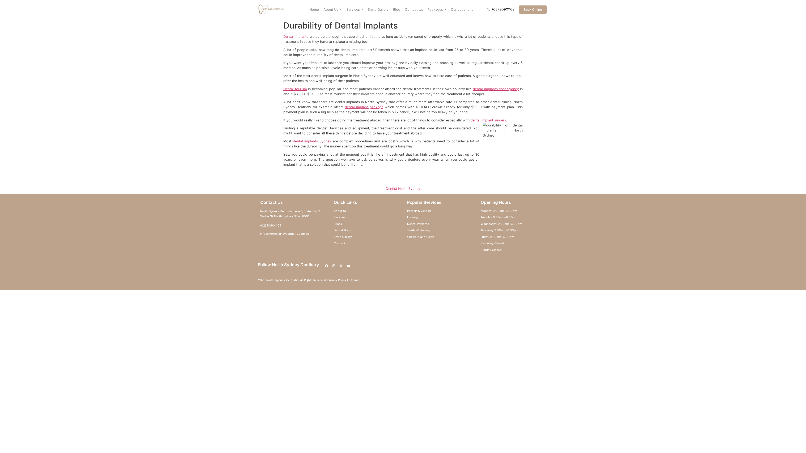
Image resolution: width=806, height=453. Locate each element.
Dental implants (295, 36)
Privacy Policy (336, 280)
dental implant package (364, 107)
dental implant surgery (488, 120)
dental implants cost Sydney (496, 89)
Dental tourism (295, 89)
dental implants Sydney (312, 141)
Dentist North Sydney (403, 188)
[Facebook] (326, 266)
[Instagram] (334, 266)
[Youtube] (348, 266)
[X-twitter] (341, 266)
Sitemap (354, 280)
